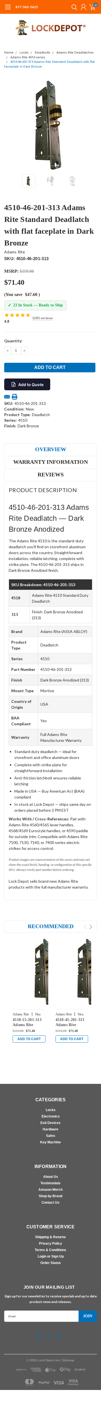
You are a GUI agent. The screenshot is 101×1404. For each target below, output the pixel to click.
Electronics (51, 1116)
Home (8, 52)
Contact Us (50, 1203)
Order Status (50, 1263)
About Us (50, 1177)
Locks (24, 52)
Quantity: (13, 340)
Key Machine (50, 1142)
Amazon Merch (50, 1190)
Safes (50, 1136)
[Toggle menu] (7, 10)
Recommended (51, 926)
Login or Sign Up (51, 1256)
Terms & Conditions (50, 1250)
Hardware (50, 1129)
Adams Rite (14, 251)
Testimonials (50, 1183)
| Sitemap (67, 1360)
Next (91, 125)
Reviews (51, 474)
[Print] (14, 397)
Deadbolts (42, 52)
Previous (10, 125)
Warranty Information (50, 462)
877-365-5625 (26, 7)
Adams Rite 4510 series (27, 57)
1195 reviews (42, 318)
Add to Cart (29, 1039)
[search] (73, 7)
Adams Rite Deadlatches (75, 52)
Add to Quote (30, 384)
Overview (50, 449)
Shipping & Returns (50, 1237)
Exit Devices (50, 1123)
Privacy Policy (50, 1243)
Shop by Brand (50, 1196)
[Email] (7, 397)
